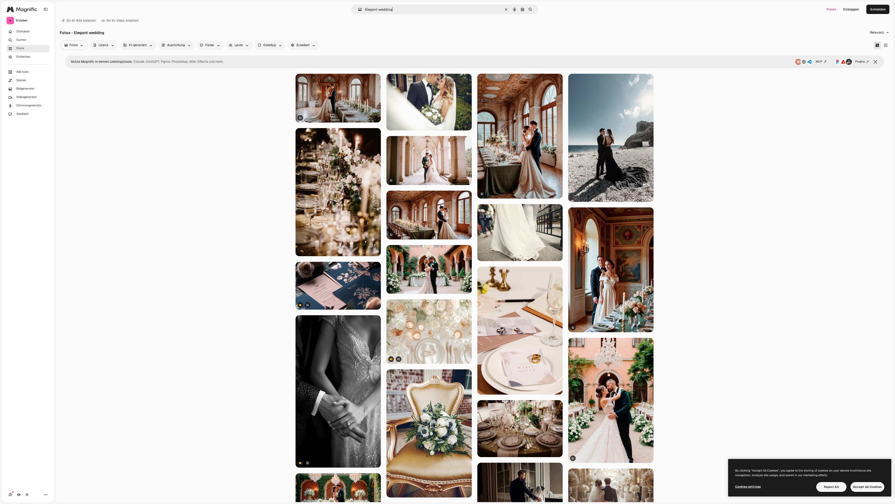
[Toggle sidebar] (45, 9)
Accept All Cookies (867, 487)
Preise (831, 9)
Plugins (860, 61)
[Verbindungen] (10, 494)
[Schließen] (875, 62)
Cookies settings (748, 487)
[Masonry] (877, 45)
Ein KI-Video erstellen (123, 20)
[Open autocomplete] (358, 9)
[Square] (885, 45)
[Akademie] (18, 494)
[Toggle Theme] (27, 494)
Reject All (831, 487)
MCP (819, 61)
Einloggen (851, 9)
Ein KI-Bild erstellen (81, 20)
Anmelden (878, 9)
